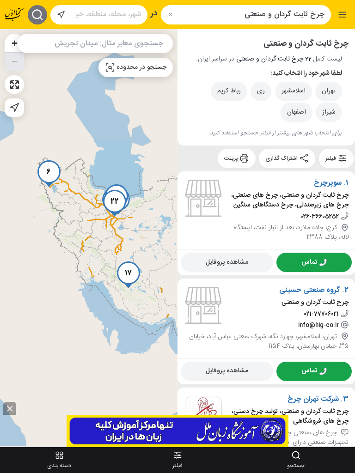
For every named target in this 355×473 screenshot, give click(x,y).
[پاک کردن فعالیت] (170, 14)
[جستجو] (37, 14)
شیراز (329, 112)
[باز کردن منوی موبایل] (342, 14)
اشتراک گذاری (282, 158)
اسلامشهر (294, 91)
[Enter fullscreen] (14, 84)
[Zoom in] (14, 43)
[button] (49, 173)
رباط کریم (229, 91)
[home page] (14, 14)
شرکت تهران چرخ (313, 399)
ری (261, 91)
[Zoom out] (14, 61)
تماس (309, 261)
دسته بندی (59, 465)
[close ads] (9, 408)
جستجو (296, 465)
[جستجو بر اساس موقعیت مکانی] (61, 15)
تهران (329, 91)
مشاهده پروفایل (227, 261)
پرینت (231, 158)
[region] (89, 237)
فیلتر (331, 158)
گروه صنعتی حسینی (309, 291)
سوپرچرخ (328, 183)
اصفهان (296, 112)
